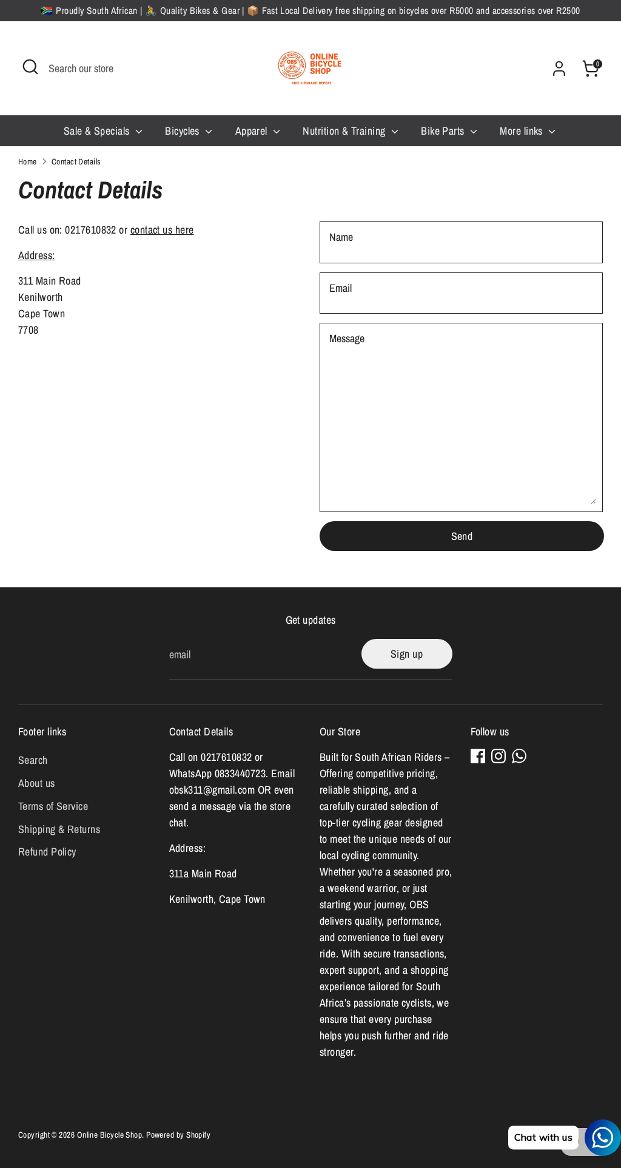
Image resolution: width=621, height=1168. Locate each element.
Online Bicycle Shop (110, 1134)
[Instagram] (498, 756)
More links (522, 130)
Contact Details (76, 161)
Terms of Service (53, 806)
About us (36, 783)
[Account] (559, 68)
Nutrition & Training (345, 130)
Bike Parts (444, 130)
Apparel (252, 130)
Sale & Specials (98, 130)
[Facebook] (478, 756)
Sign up (407, 653)
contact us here (162, 229)
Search (33, 760)
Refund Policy (47, 851)
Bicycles (183, 130)
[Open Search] (30, 67)
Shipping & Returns (59, 829)
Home (27, 161)
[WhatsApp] (519, 756)
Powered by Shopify (178, 1134)
